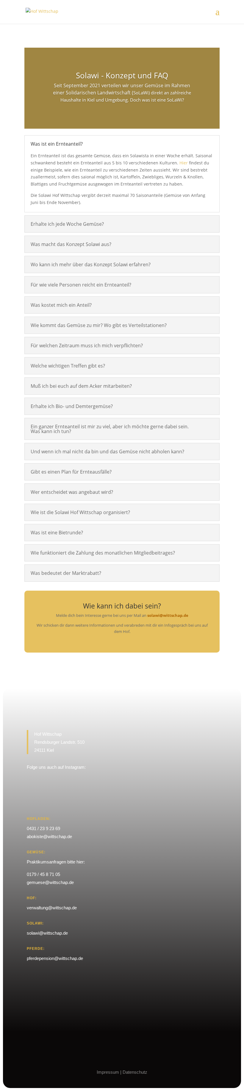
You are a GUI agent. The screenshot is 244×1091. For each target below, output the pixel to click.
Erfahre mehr (122, 117)
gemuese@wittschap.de (50, 882)
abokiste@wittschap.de (49, 836)
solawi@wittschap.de (167, 615)
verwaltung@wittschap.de (52, 907)
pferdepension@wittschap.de (55, 958)
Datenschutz (135, 1072)
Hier (183, 163)
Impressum (108, 1072)
